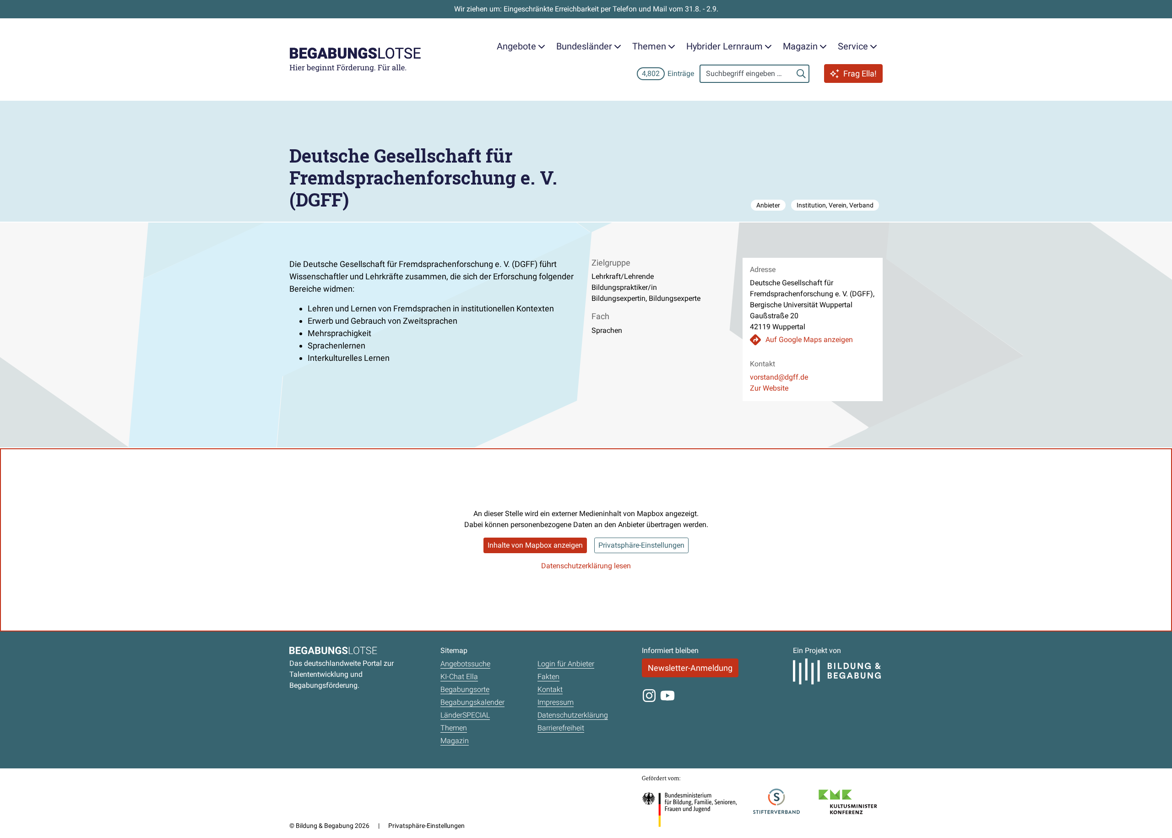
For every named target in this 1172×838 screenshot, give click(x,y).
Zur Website (769, 388)
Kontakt (550, 689)
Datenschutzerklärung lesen (586, 565)
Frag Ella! (860, 73)
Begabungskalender (472, 702)
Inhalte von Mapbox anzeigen (535, 545)
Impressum (555, 702)
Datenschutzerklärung (572, 715)
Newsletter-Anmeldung (690, 668)
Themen (453, 728)
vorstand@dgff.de (779, 377)
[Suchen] (801, 74)
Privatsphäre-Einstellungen (641, 545)
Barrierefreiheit (560, 728)
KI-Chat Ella (459, 676)
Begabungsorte (464, 689)
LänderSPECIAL (465, 715)
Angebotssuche (465, 663)
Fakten (548, 676)
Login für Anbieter (565, 663)
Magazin (454, 740)
